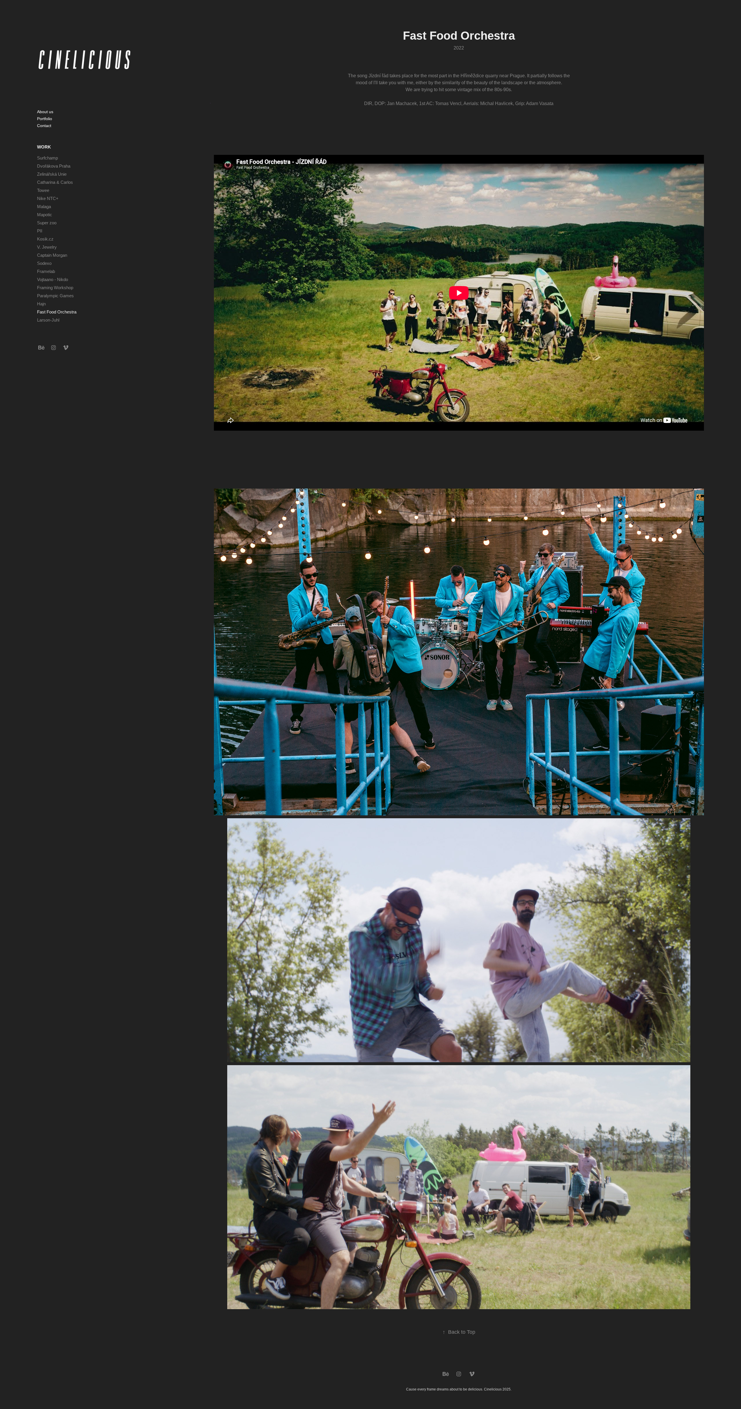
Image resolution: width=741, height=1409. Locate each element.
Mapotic (44, 214)
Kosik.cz (45, 238)
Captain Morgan (52, 255)
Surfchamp (47, 157)
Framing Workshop (55, 287)
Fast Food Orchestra (56, 311)
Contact (44, 125)
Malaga (44, 206)
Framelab (46, 271)
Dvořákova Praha (53, 166)
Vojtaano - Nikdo (52, 279)
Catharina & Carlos (55, 182)
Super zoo (46, 222)
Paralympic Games (55, 295)
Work (44, 146)
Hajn (41, 303)
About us (45, 111)
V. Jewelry (47, 247)
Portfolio (44, 118)
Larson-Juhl (48, 320)
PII (39, 230)
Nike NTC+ (47, 198)
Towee (43, 190)
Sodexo (44, 263)
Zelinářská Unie (52, 174)
